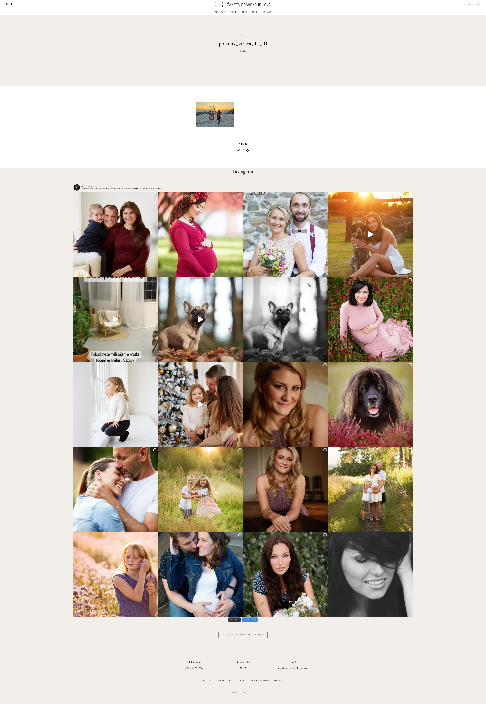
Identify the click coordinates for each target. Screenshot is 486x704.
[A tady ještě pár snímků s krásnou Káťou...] (285, 404)
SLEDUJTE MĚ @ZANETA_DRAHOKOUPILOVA (243, 635)
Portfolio (220, 12)
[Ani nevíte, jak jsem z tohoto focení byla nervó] (370, 404)
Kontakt (267, 12)
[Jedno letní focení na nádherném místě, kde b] (370, 234)
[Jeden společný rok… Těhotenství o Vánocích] (115, 234)
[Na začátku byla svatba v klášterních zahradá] (285, 234)
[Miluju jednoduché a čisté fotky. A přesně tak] (115, 404)
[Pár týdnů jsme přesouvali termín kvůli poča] (370, 489)
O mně (233, 12)
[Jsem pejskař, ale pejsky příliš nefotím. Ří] (285, 319)
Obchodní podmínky (259, 680)
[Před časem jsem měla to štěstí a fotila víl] (285, 489)
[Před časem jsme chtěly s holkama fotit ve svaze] (115, 574)
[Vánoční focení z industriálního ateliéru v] (200, 404)
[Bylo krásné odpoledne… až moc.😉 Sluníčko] (200, 234)
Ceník (244, 12)
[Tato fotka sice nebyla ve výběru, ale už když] (370, 574)
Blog (254, 12)
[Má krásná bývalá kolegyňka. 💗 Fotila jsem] (370, 319)
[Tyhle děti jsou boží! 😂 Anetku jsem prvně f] (200, 489)
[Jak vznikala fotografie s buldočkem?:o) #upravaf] (200, 319)
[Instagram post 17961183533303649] (115, 319)
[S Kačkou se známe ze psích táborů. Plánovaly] (200, 574)
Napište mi (474, 4)
